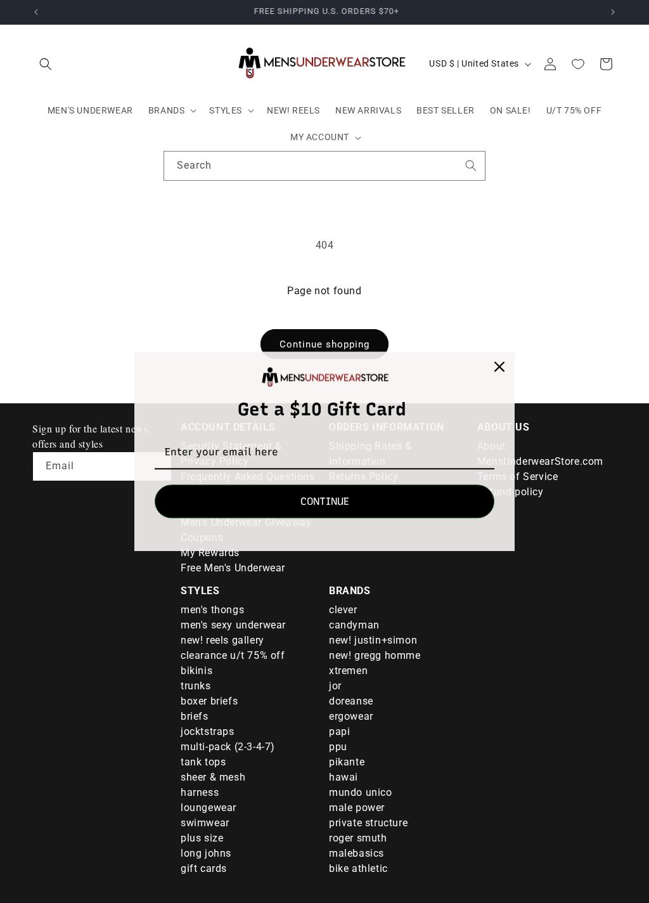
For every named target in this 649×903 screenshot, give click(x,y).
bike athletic (358, 868)
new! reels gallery (222, 640)
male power (357, 808)
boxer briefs (209, 701)
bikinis (196, 671)
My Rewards (210, 553)
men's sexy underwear (233, 625)
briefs (195, 716)
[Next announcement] (613, 12)
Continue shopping (324, 344)
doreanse (351, 701)
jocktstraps (208, 731)
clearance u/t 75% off (233, 655)
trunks (196, 686)
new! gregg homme (375, 655)
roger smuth (358, 838)
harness (200, 792)
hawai (343, 777)
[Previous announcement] (36, 12)
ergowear (351, 716)
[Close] (499, 366)
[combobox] (324, 166)
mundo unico (360, 792)
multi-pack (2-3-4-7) (228, 747)
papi (339, 731)
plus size (202, 838)
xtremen (348, 671)
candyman (354, 625)
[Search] (471, 165)
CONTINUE (324, 502)
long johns (206, 853)
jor (335, 686)
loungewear (208, 808)
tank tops (203, 762)
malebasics (356, 853)
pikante (346, 762)
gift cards (204, 868)
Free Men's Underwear (233, 568)
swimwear (205, 823)
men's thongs (212, 610)
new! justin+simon (373, 640)
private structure (368, 823)
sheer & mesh (213, 777)
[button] (46, 64)
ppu (338, 747)
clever (343, 610)
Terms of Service (517, 477)
